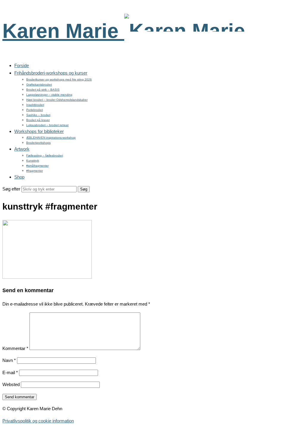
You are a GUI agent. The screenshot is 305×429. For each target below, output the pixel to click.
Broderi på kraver (38, 120)
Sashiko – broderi (38, 115)
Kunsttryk (32, 160)
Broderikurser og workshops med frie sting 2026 (59, 79)
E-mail (10, 372)
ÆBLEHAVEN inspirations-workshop (51, 137)
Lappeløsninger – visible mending (49, 94)
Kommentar (15, 348)
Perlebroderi (34, 109)
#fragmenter (34, 170)
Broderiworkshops (38, 142)
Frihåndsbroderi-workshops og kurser (50, 72)
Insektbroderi (35, 104)
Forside (21, 65)
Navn (9, 360)
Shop (19, 176)
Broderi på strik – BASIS (43, 89)
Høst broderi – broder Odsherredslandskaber (57, 99)
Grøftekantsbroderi (39, 84)
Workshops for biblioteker (39, 131)
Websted (11, 384)
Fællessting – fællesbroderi (44, 155)
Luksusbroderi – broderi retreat (47, 125)
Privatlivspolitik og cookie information (38, 420)
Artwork (21, 148)
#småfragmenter (37, 165)
